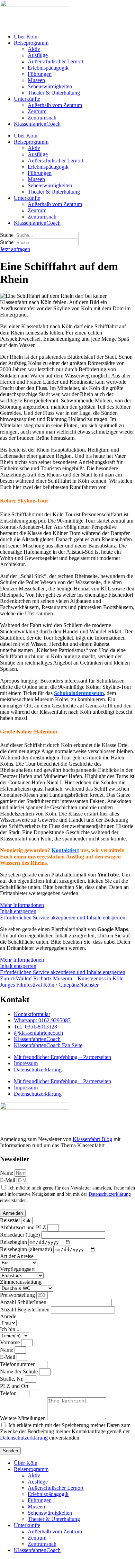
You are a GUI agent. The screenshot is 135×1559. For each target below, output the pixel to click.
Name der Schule (19, 1371)
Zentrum (37, 111)
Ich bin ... (10, 1329)
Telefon (9, 1393)
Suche (7, 235)
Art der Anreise (17, 1256)
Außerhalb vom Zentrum (55, 105)
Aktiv (34, 49)
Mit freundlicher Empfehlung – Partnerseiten (62, 1057)
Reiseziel (10, 1220)
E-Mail (8, 1180)
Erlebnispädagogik (48, 68)
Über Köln (25, 36)
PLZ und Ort (15, 1386)
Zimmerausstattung (21, 1282)
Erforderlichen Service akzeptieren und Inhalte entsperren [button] (62, 917)
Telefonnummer (18, 1364)
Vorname (10, 1342)
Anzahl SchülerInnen (24, 1302)
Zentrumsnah (42, 118)
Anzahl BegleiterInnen (25, 1309)
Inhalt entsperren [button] (18, 911)
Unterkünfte (27, 99)
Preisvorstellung (18, 1295)
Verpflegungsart (17, 1269)
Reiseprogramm (31, 43)
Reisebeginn (14, 1242)
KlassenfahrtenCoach (37, 124)
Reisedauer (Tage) (20, 1235)
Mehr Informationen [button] (22, 905)
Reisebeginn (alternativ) (26, 1249)
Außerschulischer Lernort (55, 61)
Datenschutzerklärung (38, 1069)
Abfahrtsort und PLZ (23, 1227)
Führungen (40, 74)
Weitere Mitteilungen (23, 1418)
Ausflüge (38, 55)
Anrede (8, 1316)
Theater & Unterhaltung (54, 93)
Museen (36, 80)
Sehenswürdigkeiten (50, 86)
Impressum (26, 1063)
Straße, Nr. (12, 1379)
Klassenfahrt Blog (92, 1139)
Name (7, 1173)
